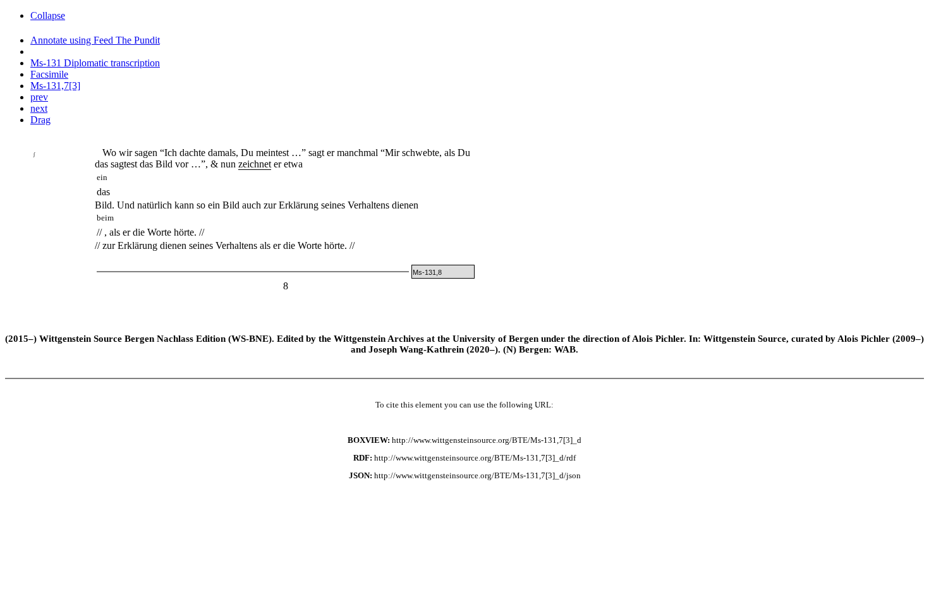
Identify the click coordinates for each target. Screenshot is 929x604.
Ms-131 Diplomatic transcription (95, 62)
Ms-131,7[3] (55, 85)
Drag (40, 119)
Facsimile (49, 74)
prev (39, 97)
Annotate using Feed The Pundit (95, 40)
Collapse (47, 15)
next (38, 108)
